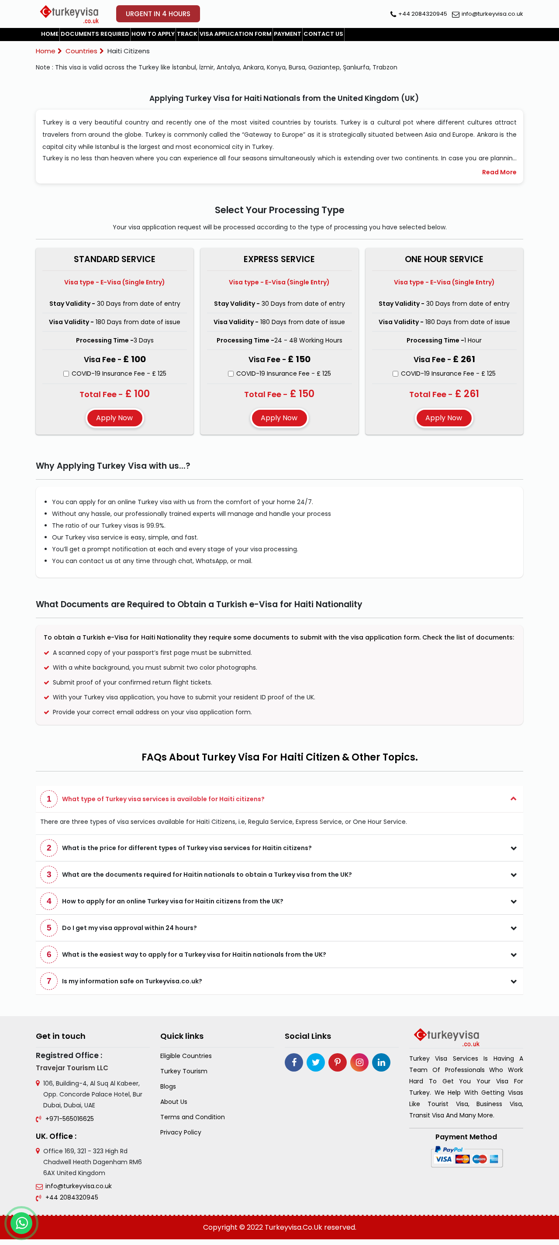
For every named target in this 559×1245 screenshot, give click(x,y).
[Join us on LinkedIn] (381, 1062)
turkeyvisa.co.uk (293, 1227)
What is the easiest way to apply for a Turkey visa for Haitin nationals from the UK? (187, 954)
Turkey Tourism (183, 1071)
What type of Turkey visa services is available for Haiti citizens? (156, 798)
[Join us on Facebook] (294, 1062)
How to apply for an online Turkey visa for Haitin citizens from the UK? (165, 901)
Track (187, 34)
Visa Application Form (236, 34)
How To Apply (153, 34)
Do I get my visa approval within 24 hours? (122, 927)
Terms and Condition (192, 1117)
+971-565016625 (69, 1118)
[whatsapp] (21, 1223)
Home (50, 34)
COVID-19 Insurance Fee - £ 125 (119, 373)
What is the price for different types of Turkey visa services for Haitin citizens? (179, 847)
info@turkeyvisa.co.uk (492, 14)
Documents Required (95, 34)
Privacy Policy (180, 1132)
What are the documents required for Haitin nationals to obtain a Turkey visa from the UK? (199, 874)
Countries (81, 50)
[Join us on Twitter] (316, 1062)
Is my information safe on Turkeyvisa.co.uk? (125, 981)
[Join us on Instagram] (359, 1062)
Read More (499, 172)
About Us (173, 1102)
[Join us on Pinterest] (337, 1062)
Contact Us (323, 34)
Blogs (168, 1086)
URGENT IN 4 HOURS (158, 13)
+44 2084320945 (422, 14)
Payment (287, 34)
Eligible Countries (186, 1056)
